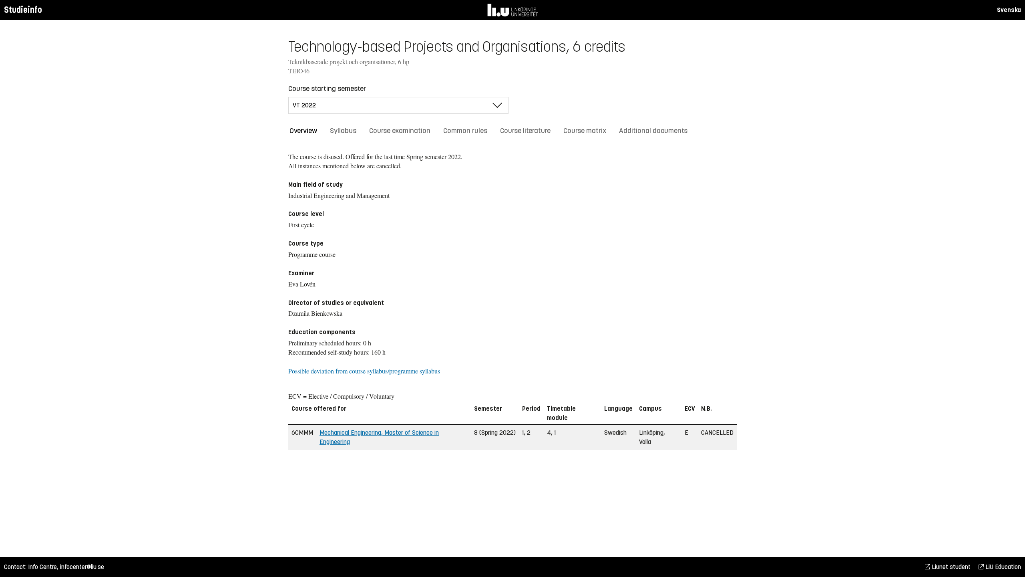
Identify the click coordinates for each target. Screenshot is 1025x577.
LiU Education (1002, 567)
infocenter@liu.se (82, 567)
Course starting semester (327, 88)
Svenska (1009, 10)
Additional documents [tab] (653, 130)
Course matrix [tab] (584, 130)
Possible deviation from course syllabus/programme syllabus (364, 371)
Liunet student (950, 567)
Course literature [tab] (525, 130)
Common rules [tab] (465, 130)
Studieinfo (23, 9)
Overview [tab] (303, 130)
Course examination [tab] (399, 130)
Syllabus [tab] (343, 130)
